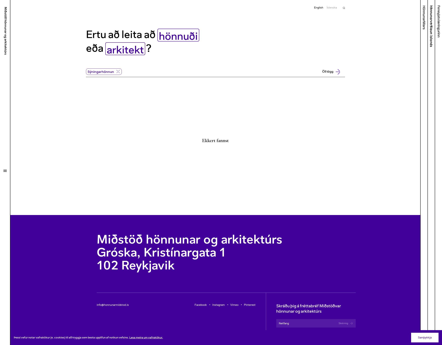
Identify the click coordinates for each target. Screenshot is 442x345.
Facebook (201, 304)
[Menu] (5, 171)
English (318, 7)
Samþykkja (425, 337)
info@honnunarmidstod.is (113, 304)
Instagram (218, 304)
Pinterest (250, 304)
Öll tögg (327, 71)
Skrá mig (343, 323)
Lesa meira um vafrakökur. (146, 337)
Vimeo (234, 304)
